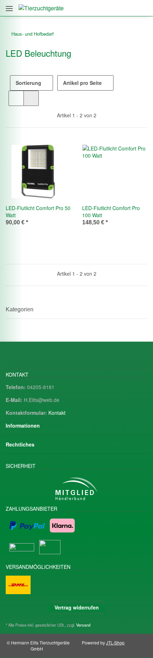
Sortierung (28, 82)
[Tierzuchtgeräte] (41, 8)
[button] (111, 8)
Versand (83, 625)
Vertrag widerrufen (76, 607)
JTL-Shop (115, 642)
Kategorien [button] (19, 309)
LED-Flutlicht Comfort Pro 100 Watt (111, 211)
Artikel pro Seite (82, 82)
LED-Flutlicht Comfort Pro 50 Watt (38, 211)
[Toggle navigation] (9, 5)
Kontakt (56, 412)
